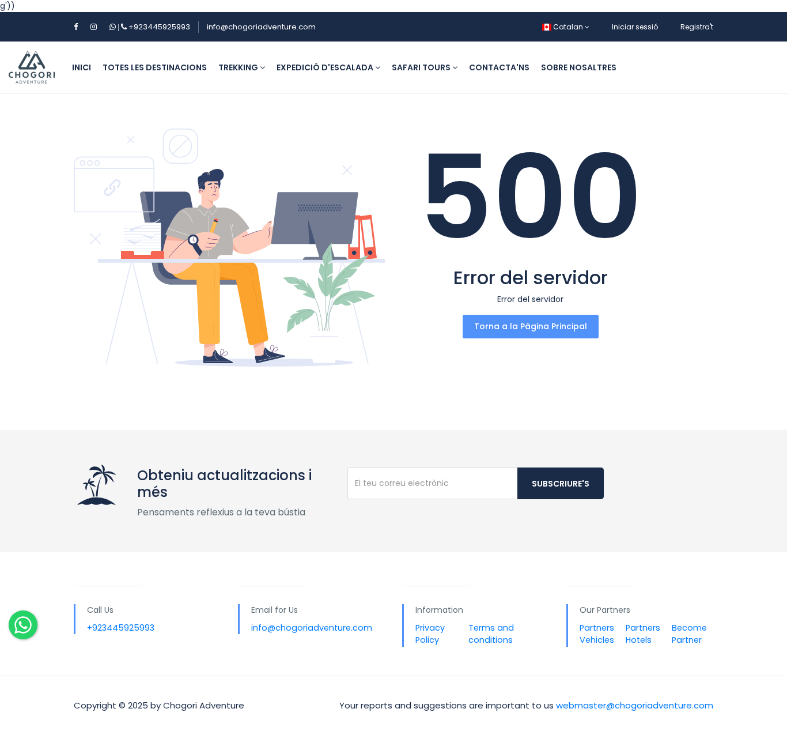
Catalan (568, 27)
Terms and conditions (491, 634)
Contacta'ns (499, 67)
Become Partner (689, 634)
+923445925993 (153, 26)
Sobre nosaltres (578, 67)
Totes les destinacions (155, 67)
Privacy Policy (430, 634)
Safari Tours (422, 67)
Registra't (696, 27)
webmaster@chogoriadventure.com (634, 705)
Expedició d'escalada (326, 67)
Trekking (239, 67)
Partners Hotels (643, 634)
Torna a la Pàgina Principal (530, 326)
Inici (81, 67)
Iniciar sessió (635, 27)
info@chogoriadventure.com (261, 26)
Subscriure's (560, 483)
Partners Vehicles (597, 634)
